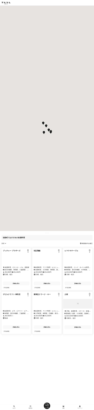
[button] (51, 132)
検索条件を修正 (87, 243)
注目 (3, 243)
